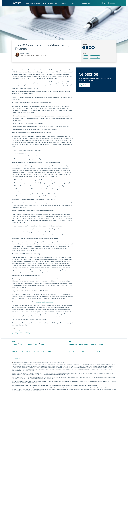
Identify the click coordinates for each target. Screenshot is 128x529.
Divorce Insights (95, 57)
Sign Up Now (84, 85)
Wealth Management (50, 3)
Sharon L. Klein (24, 53)
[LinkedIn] (90, 47)
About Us (74, 3)
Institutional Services (32, 3)
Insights (63, 3)
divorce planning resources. (44, 302)
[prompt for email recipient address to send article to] (93, 47)
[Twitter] (87, 47)
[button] (14, 344)
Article (85, 57)
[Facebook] (83, 47)
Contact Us (86, 3)
